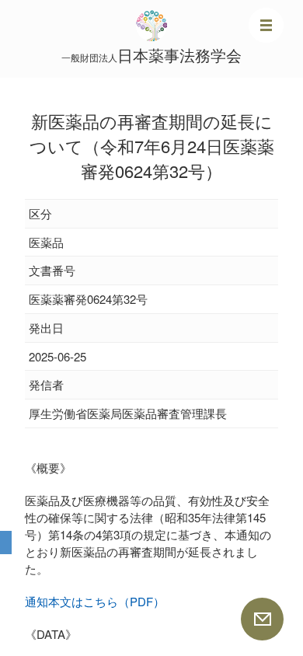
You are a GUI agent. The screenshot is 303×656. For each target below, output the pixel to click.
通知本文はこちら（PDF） (95, 601)
